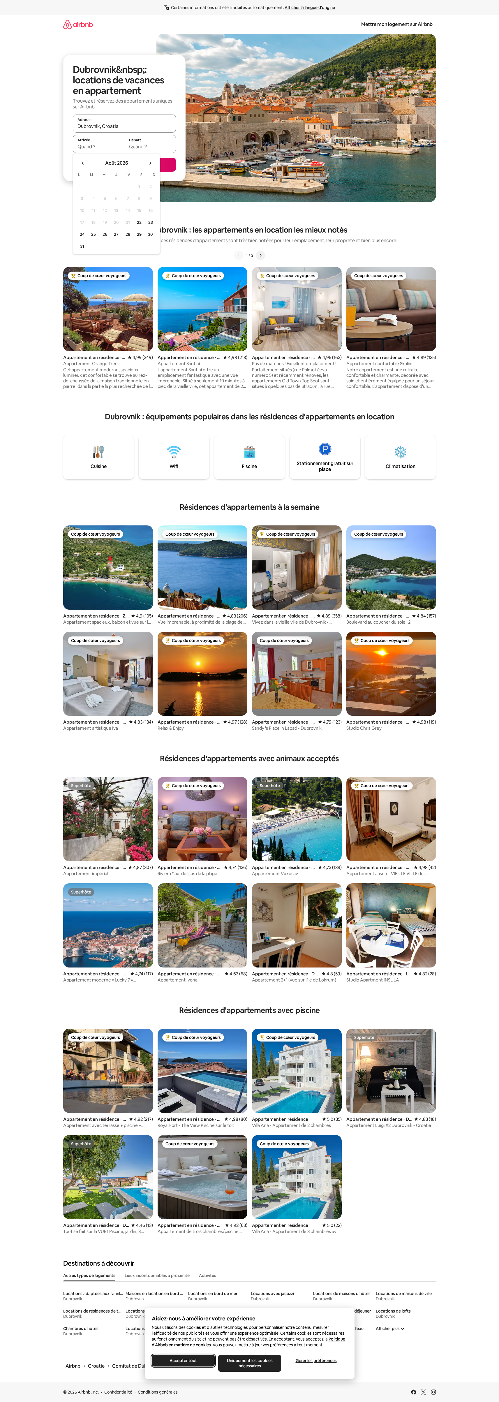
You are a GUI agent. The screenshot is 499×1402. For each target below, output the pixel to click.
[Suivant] (260, 255)
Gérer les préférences (315, 1360)
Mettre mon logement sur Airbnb (397, 24)
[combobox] (124, 126)
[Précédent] (239, 255)
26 (105, 234)
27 (116, 234)
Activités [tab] (207, 1275)
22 (139, 222)
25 (93, 234)
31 (82, 246)
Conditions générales (158, 1392)
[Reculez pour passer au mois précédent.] (83, 163)
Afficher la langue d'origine (310, 7)
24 (82, 234)
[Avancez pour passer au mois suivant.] (150, 163)
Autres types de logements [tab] (89, 1275)
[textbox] (98, 146)
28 (128, 234)
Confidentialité (118, 1392)
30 (150, 234)
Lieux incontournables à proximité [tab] (157, 1275)
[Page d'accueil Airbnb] (78, 24)
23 (150, 222)
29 (139, 234)
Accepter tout (183, 1360)
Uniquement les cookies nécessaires (249, 1363)
